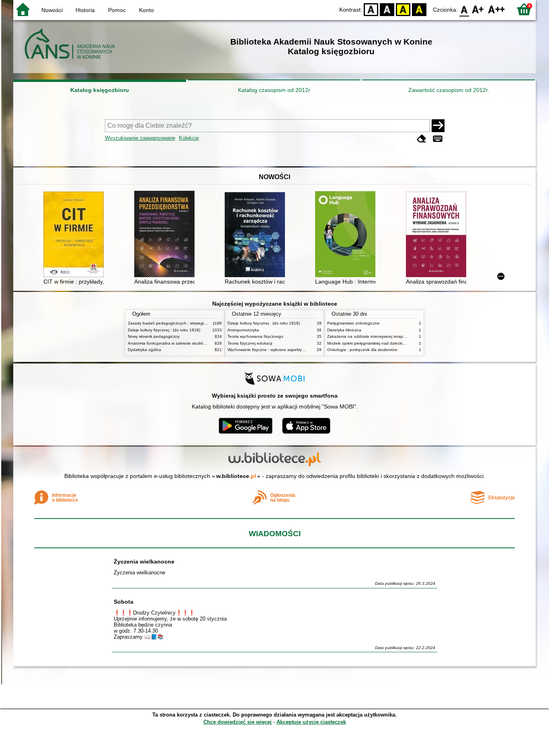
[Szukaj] (438, 125)
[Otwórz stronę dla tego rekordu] (75, 235)
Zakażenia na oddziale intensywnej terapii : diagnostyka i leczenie (388, 336)
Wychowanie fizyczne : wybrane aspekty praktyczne (275, 349)
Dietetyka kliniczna (344, 330)
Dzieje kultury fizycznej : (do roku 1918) (164, 330)
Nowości (52, 10)
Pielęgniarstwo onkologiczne (353, 323)
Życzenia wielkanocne (144, 561)
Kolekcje (189, 138)
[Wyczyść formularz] (421, 139)
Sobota (123, 601)
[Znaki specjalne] (437, 139)
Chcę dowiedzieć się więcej (237, 722)
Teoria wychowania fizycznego (255, 336)
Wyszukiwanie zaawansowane (140, 138)
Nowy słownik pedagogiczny (154, 336)
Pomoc (117, 10)
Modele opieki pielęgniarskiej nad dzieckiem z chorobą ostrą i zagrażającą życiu (400, 343)
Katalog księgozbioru (99, 90)
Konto (146, 10)
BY (419, 9)
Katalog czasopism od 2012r (274, 90)
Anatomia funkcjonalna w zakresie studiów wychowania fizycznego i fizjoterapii (200, 343)
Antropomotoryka (243, 330)
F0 (464, 9)
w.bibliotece (236, 476)
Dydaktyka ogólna (144, 349)
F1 (478, 9)
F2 (496, 9)
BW (387, 9)
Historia (85, 10)
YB (403, 9)
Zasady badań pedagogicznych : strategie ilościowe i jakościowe (187, 323)
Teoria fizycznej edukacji (249, 343)
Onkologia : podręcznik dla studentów (362, 349)
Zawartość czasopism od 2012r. (448, 90)
